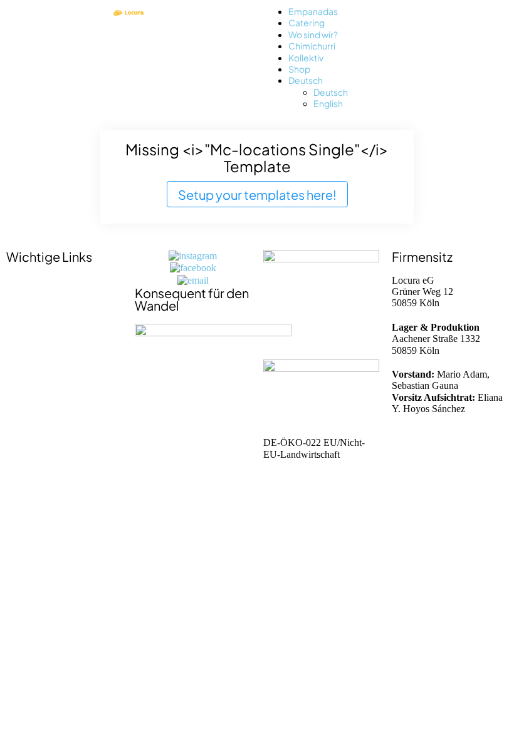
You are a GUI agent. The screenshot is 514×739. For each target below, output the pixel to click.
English (328, 103)
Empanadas (313, 11)
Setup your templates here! (257, 193)
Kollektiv (305, 57)
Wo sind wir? (313, 34)
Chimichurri (311, 45)
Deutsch (305, 80)
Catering (306, 22)
